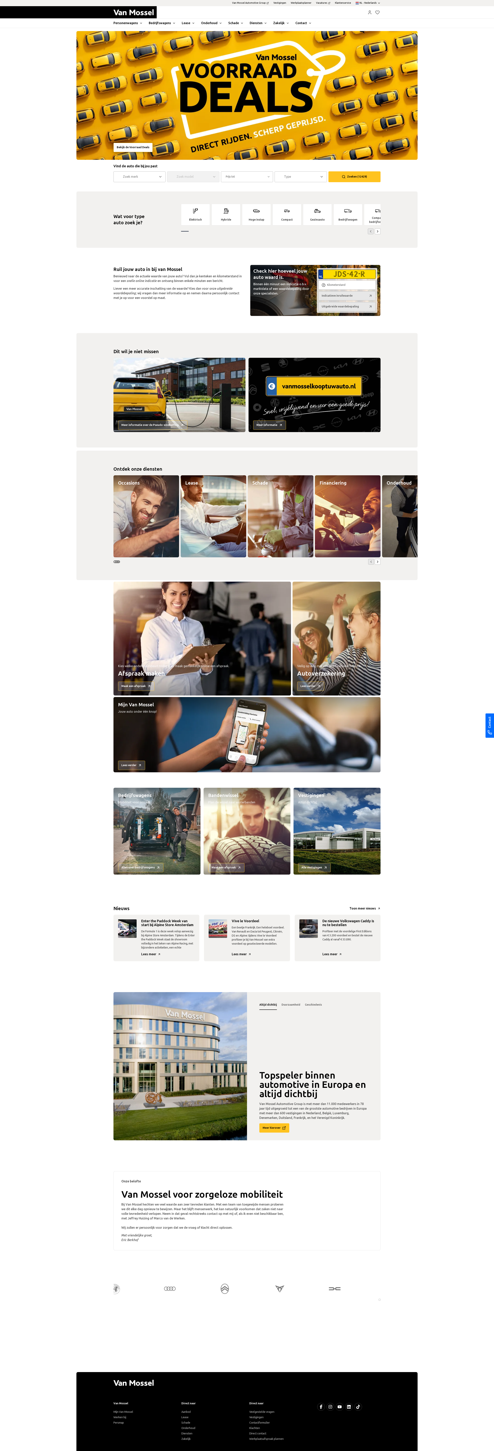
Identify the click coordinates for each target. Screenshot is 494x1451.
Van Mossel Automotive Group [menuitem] (249, 3)
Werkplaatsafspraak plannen (266, 1439)
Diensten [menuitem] (256, 23)
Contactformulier (259, 1422)
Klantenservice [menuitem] (343, 3)
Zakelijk (186, 1439)
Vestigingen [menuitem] (279, 3)
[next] (378, 231)
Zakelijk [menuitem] (279, 23)
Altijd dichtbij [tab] (268, 1004)
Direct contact (257, 1433)
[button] (370, 12)
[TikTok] (358, 1407)
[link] (195, 214)
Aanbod (186, 1412)
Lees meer (148, 954)
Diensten (186, 1433)
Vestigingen (256, 1417)
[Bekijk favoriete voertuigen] (377, 12)
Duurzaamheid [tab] (291, 1004)
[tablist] (313, 1005)
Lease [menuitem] (186, 23)
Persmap (118, 1422)
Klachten (254, 1428)
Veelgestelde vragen (261, 1412)
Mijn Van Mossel (123, 1412)
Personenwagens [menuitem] (125, 23)
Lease (185, 1417)
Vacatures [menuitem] (321, 3)
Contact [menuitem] (301, 23)
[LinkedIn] (349, 1407)
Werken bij (119, 1417)
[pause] (380, 1300)
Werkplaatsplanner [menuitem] (301, 3)
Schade (185, 1422)
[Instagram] (330, 1407)
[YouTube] (339, 1407)
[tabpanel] (180, 1066)
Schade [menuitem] (233, 23)
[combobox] (140, 176)
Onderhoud (188, 1428)
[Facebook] (321, 1407)
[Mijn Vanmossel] (370, 12)
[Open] (161, 176)
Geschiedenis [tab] (313, 1004)
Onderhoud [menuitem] (209, 23)
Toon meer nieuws (362, 908)
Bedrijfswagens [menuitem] (160, 23)
